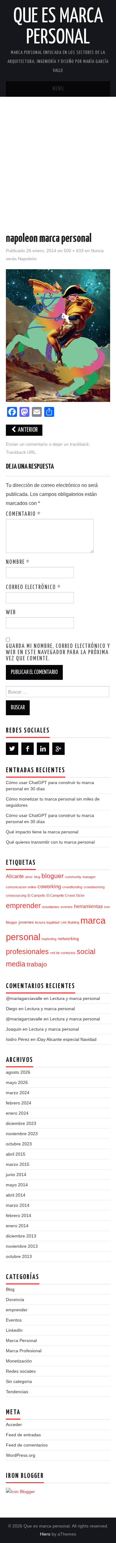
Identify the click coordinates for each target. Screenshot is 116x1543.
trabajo (37, 964)
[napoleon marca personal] (58, 335)
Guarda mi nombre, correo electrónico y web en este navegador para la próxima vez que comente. (58, 653)
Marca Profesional (23, 1350)
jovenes (26, 922)
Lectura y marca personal (75, 998)
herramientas (88, 906)
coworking (49, 886)
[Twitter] (12, 749)
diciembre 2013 (21, 1235)
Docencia (15, 1299)
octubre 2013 (19, 1256)
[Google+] (58, 749)
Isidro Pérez (17, 1039)
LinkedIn (14, 1330)
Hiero (45, 1534)
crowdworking (94, 887)
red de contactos (62, 953)
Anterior (27, 430)
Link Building (70, 922)
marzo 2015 (17, 1164)
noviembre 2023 (22, 1133)
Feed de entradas (23, 1434)
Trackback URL (21, 452)
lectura (40, 922)
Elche (80, 895)
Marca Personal (21, 1340)
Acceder (14, 1424)
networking (68, 938)
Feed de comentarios (27, 1445)
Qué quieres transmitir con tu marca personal (50, 842)
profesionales (27, 952)
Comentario (23, 514)
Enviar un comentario (27, 444)
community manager (80, 877)
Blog (10, 1289)
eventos (67, 907)
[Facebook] (27, 749)
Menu (58, 89)
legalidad (52, 922)
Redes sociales (21, 1371)
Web (11, 612)
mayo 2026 (17, 1082)
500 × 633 (74, 250)
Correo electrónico (33, 587)
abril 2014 (15, 1195)
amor (29, 877)
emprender (23, 906)
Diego (11, 1008)
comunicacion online (21, 887)
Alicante (15, 876)
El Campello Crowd (60, 895)
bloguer (52, 875)
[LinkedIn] (43, 749)
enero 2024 (17, 1113)
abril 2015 (15, 1154)
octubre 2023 (19, 1143)
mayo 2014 (17, 1184)
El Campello (36, 895)
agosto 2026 (18, 1072)
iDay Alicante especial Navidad (67, 1039)
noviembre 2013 (22, 1246)
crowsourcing (16, 895)
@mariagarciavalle (24, 998)
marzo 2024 (17, 1092)
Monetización (19, 1360)
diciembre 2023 (21, 1123)
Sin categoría (19, 1381)
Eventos (14, 1320)
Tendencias (17, 1391)
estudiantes (50, 907)
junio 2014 (16, 1174)
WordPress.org (20, 1455)
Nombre (18, 562)
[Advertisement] (58, 158)
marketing (48, 939)
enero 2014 (17, 1225)
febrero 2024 (18, 1102)
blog (37, 877)
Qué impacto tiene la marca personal (42, 831)
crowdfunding (72, 887)
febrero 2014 (18, 1215)
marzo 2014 (17, 1205)
